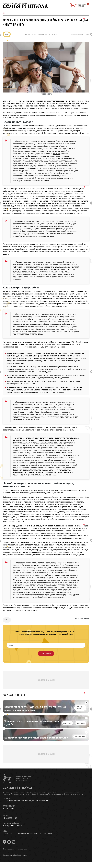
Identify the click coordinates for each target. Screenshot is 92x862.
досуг (6, 34)
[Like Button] (5, 620)
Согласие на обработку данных (15, 855)
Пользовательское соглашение (15, 849)
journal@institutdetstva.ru (12, 826)
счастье (56, 153)
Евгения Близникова (39, 34)
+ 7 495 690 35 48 (10, 818)
